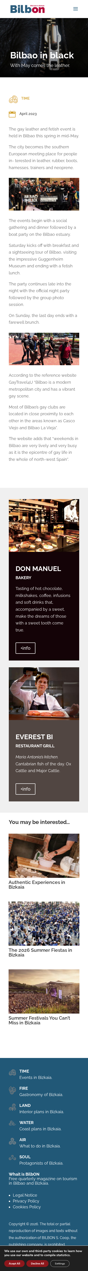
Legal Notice (25, 1195)
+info (25, 648)
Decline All (37, 1263)
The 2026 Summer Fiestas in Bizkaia (40, 952)
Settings (60, 1263)
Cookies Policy (27, 1206)
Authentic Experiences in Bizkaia (37, 884)
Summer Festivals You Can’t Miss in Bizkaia (39, 1020)
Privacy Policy (26, 1201)
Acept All (14, 1263)
